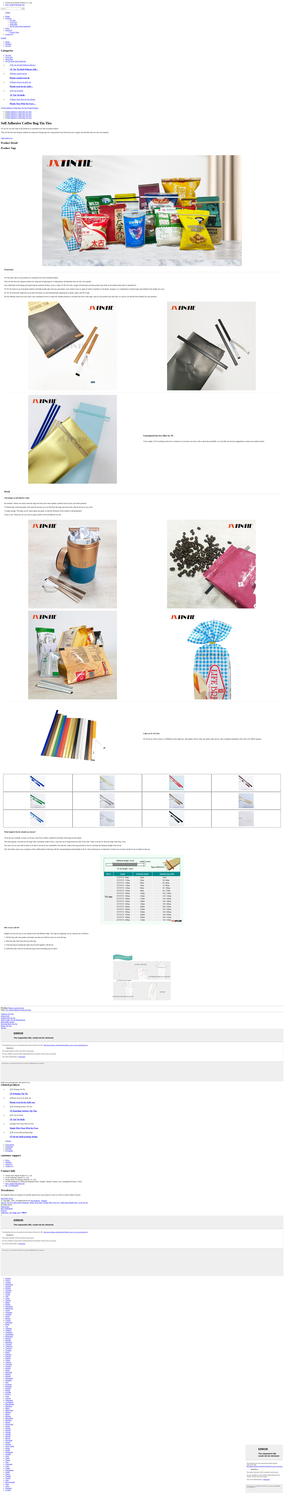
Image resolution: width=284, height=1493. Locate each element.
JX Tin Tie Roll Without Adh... (24, 69)
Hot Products (35, 1201)
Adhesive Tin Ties (7, 1014)
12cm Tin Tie (83, 1203)
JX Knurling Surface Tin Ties (23, 1111)
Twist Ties (13, 22)
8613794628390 (6, 1209)
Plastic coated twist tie (20, 78)
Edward (3, 1211)
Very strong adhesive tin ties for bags (18, 1010)
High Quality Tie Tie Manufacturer (13, 1020)
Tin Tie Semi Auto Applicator (20, 26)
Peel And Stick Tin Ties (9, 1024)
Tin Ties (12, 20)
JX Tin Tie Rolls (17, 95)
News (7, 28)
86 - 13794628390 (11, 1186)
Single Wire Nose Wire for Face (24, 1128)
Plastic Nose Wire (36, 1203)
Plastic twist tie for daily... (21, 86)
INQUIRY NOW (7, 1199)
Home (7, 16)
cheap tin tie (5, 1016)
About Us (8, 30)
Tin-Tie (3, 1028)
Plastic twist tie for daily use (22, 1102)
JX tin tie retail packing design (23, 1136)
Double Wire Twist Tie (51, 1203)
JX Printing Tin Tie (19, 1094)
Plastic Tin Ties (6, 1026)
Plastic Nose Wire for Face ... (23, 103)
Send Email (5, 1207)
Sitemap (44, 1201)
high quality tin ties (7, 1022)
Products (8, 18)
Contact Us (9, 34)
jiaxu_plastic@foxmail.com (15, 5)
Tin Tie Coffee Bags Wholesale (18, 1203)
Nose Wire (13, 24)
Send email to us (6, 138)
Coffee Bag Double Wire (68, 1203)
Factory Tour (14, 32)
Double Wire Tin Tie (8, 1018)
